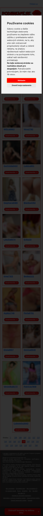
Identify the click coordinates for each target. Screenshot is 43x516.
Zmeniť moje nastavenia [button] (21, 85)
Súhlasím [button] (21, 80)
